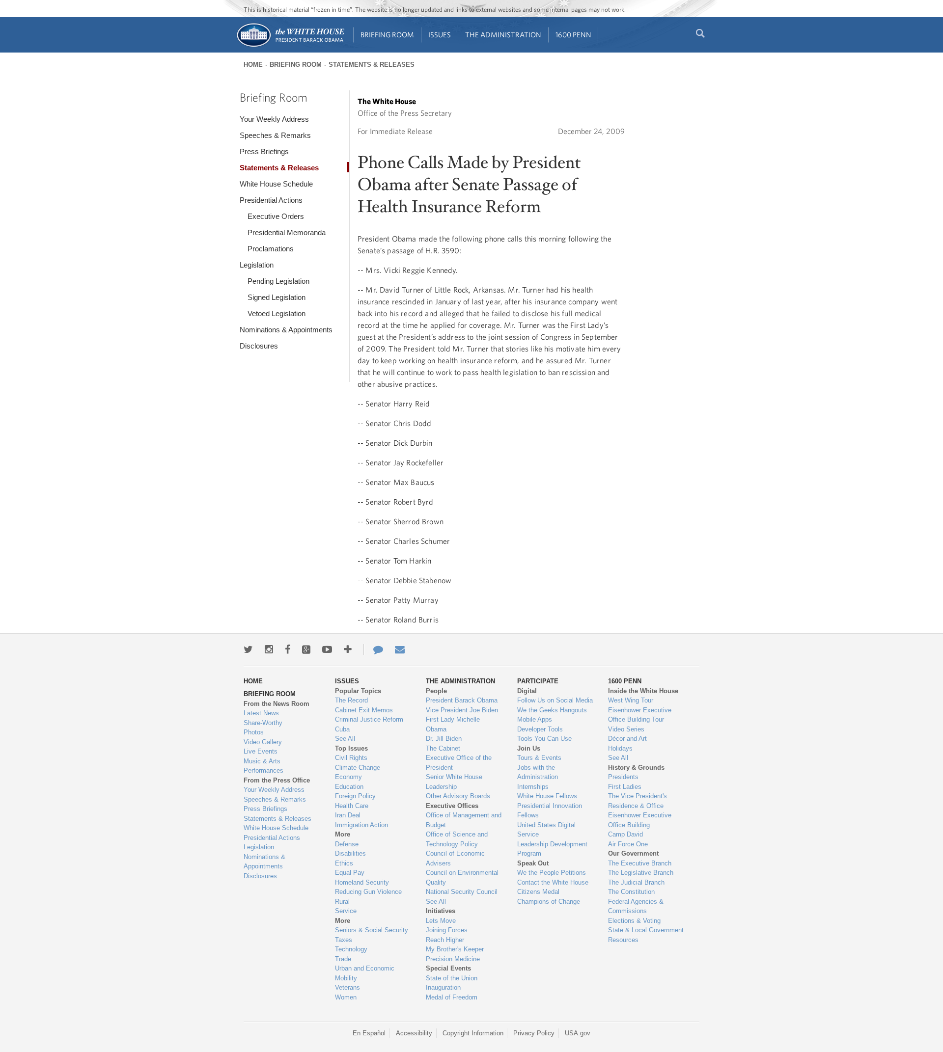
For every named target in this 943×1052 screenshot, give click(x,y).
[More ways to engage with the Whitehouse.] (348, 649)
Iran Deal (348, 815)
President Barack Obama (462, 700)
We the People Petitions (551, 872)
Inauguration (443, 987)
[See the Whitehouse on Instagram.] (269, 649)
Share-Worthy (263, 723)
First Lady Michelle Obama (453, 724)
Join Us (528, 748)
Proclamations (271, 248)
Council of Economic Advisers (455, 858)
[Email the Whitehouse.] (400, 649)
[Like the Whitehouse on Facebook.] (287, 649)
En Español (369, 1033)
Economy (348, 777)
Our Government (633, 853)
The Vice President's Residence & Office (637, 800)
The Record (351, 700)
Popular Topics (358, 691)
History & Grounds (636, 767)
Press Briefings (264, 151)
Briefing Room (387, 34)
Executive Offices (452, 805)
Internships (533, 786)
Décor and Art (627, 738)
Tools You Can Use (544, 738)
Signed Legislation (276, 297)
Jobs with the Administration (537, 772)
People (436, 691)
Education (349, 786)
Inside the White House (643, 691)
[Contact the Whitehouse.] (373, 649)
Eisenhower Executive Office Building (639, 820)
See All (345, 738)
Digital (527, 691)
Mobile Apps (534, 719)
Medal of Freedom (451, 997)
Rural (342, 901)
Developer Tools (540, 729)
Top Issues (351, 748)
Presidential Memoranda (287, 232)
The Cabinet (443, 748)
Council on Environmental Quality (462, 877)
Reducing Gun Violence (368, 891)
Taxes (343, 940)
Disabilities (350, 853)
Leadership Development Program (552, 849)
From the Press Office (277, 780)
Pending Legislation (278, 281)
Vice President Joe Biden (462, 710)
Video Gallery (263, 742)
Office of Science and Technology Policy (457, 839)
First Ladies (624, 786)
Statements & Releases (372, 64)
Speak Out (533, 863)
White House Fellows (547, 796)
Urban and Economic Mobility (364, 973)
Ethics (344, 863)
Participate (537, 681)
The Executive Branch (639, 863)
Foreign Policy (355, 796)
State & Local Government (646, 930)
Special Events (448, 968)
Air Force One (628, 844)
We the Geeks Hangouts (552, 710)
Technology (351, 949)
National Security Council (462, 891)
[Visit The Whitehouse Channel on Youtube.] (327, 649)
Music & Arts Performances (263, 766)
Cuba (342, 729)
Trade (343, 959)
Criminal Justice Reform (369, 719)
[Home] (290, 46)
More (342, 834)
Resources (623, 940)
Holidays (620, 748)
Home (253, 64)
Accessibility (414, 1033)
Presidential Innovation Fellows (549, 810)
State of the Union (451, 978)
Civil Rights (351, 757)
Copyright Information (473, 1033)
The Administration (503, 34)
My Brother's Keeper (455, 949)
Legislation (257, 265)
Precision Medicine (453, 959)
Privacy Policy (534, 1033)
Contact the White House (552, 882)
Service (346, 911)
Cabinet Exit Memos (364, 710)
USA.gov (577, 1033)
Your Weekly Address (274, 119)
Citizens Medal (538, 891)
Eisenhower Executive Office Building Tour (639, 715)
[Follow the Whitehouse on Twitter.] (248, 649)
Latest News (261, 713)
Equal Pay (349, 872)
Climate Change (357, 767)
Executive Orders (276, 216)
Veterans (347, 987)
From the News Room (276, 703)
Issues (439, 34)
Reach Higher (445, 940)
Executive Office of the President (459, 762)
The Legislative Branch (640, 872)
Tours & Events (539, 757)
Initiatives (440, 911)
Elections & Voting (634, 920)
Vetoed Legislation (276, 313)
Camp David (625, 834)
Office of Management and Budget (463, 820)
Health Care (351, 805)
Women (346, 997)
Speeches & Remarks (275, 135)
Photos (254, 732)
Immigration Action (361, 825)
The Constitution (631, 891)
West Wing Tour (630, 700)
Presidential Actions (271, 200)
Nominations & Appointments (286, 329)
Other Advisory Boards (458, 796)
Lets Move (441, 920)
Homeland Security (362, 882)
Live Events (260, 751)
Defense (347, 844)
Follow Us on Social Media (555, 700)
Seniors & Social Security (371, 930)
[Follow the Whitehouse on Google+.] (306, 649)
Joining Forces (447, 930)
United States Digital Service (546, 829)
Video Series (626, 729)
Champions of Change (548, 901)
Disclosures (259, 346)
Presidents (623, 777)
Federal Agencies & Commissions (636, 906)
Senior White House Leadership (454, 781)
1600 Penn (573, 34)
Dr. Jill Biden (444, 738)
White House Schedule (276, 184)
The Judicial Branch (636, 882)
